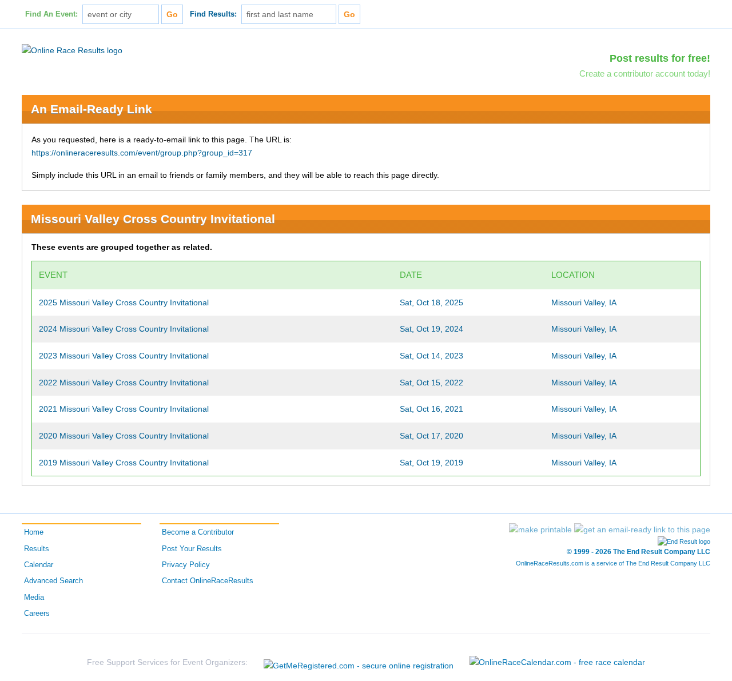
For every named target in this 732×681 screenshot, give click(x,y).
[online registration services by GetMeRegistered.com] (358, 662)
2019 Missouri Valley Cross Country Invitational (124, 462)
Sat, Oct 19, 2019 (431, 462)
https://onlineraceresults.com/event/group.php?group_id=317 (141, 152)
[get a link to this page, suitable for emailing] (642, 529)
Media (34, 598)
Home (33, 532)
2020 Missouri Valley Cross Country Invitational (124, 435)
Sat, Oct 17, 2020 (431, 435)
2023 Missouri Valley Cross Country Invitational (124, 355)
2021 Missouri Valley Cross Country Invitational (124, 408)
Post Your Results (192, 549)
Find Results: (213, 14)
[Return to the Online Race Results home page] (72, 49)
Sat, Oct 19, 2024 (431, 328)
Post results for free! (660, 58)
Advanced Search (53, 581)
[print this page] (540, 529)
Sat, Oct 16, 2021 (431, 408)
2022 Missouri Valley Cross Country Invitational (124, 382)
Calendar (38, 565)
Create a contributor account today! (644, 73)
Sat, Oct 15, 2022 (431, 382)
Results (36, 549)
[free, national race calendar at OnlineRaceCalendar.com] (557, 662)
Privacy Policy (186, 565)
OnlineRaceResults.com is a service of (613, 563)
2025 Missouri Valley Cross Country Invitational (124, 302)
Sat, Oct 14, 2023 (431, 355)
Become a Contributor (198, 532)
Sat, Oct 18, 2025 (431, 302)
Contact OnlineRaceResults (207, 581)
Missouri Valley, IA (583, 302)
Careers (37, 614)
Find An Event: (51, 14)
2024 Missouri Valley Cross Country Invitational (124, 328)
